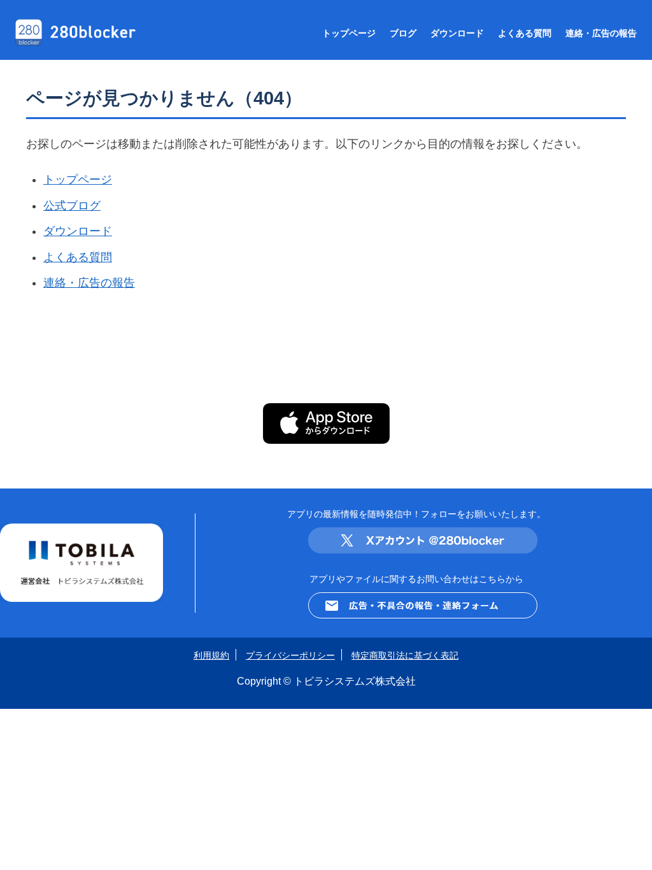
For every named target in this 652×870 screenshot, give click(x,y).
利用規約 (211, 655)
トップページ (77, 179)
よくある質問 (77, 257)
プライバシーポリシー (290, 655)
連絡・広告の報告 (89, 282)
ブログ (403, 33)
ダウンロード (457, 33)
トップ (349, 33)
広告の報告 (601, 33)
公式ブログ (72, 205)
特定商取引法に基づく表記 (404, 655)
